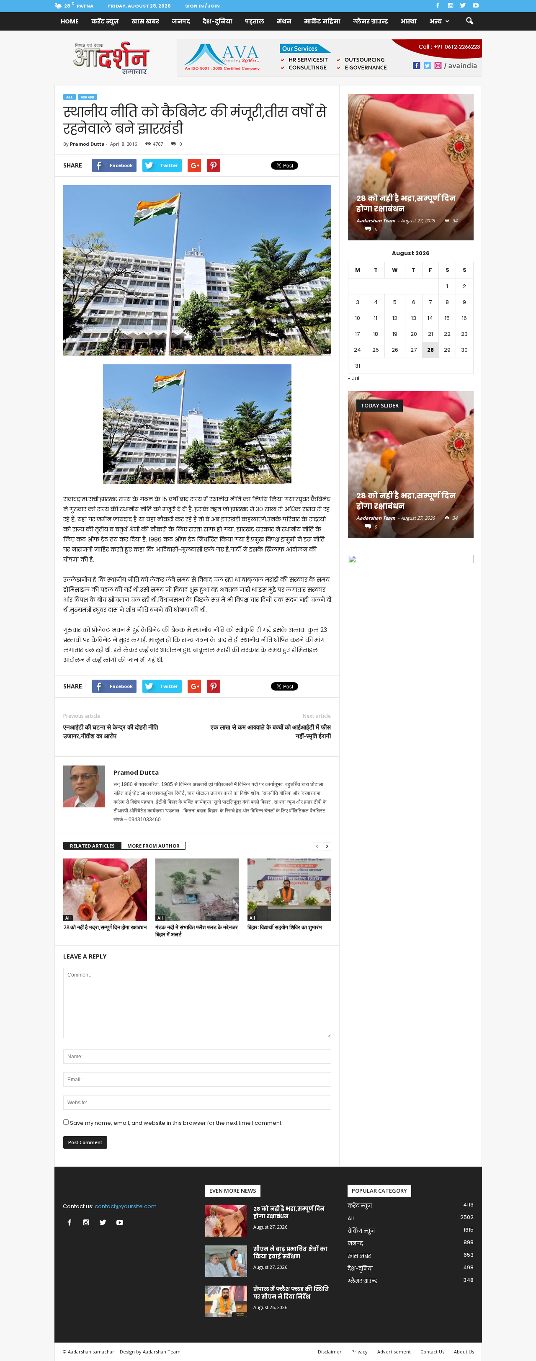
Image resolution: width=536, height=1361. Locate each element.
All (69, 97)
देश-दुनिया (217, 21)
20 (413, 334)
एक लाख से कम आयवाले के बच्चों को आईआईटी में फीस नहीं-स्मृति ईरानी (271, 731)
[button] (469, 21)
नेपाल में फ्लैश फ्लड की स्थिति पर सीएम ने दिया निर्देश (291, 1293)
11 (375, 318)
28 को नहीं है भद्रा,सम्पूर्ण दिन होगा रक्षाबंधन (105, 927)
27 (413, 350)
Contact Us (432, 1351)
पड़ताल (254, 21)
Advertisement (394, 1351)
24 (357, 350)
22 (447, 334)
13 (413, 318)
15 (447, 318)
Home (70, 21)
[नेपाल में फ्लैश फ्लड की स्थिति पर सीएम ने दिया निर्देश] (226, 1301)
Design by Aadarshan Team (150, 1351)
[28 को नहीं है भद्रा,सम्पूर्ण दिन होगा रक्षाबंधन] (105, 889)
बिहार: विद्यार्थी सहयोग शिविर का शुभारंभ (285, 927)
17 (357, 334)
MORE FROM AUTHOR (153, 846)
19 (394, 334)
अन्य (435, 21)
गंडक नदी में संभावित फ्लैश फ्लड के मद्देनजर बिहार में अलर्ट (196, 930)
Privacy (359, 1351)
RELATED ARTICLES (92, 846)
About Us (464, 1351)
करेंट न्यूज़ (105, 21)
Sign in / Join (202, 6)
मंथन (284, 21)
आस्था (408, 21)
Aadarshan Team (375, 220)
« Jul (353, 378)
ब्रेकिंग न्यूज (361, 1231)
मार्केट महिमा (322, 21)
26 (395, 350)
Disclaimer (330, 1351)
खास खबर (145, 21)
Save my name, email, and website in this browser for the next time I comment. (176, 1123)
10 (357, 318)
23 (464, 334)
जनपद (181, 21)
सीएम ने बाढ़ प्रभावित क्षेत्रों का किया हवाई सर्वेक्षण (290, 1252)
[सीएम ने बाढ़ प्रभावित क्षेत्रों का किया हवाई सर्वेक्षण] (226, 1261)
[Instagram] (451, 6)
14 (430, 318)
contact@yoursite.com (126, 1206)
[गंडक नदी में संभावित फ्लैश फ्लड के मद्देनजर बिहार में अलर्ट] (197, 889)
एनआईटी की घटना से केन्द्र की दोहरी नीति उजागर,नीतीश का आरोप (110, 731)
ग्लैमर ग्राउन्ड (370, 21)
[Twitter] (463, 6)
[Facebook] (438, 6)
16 (464, 318)
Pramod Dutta (87, 144)
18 (375, 334)
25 (375, 350)
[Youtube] (476, 6)
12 (394, 318)
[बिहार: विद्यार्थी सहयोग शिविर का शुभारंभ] (289, 889)
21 (430, 334)
